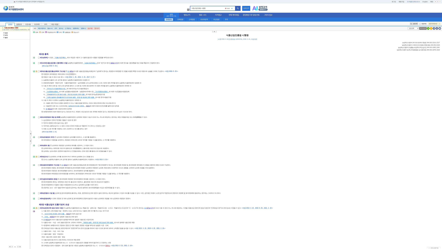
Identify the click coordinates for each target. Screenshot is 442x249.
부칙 (45, 24)
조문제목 (37, 24)
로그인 (394, 2)
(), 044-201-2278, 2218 (418, 50)
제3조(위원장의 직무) (47, 137)
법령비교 (83, 28)
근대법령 (192, 20)
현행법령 (169, 20)
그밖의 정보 (268, 15)
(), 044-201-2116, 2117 (421, 42)
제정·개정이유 (42, 28)
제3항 (116, 63)
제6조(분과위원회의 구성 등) (50, 165)
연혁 (55, 28)
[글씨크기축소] (440, 2)
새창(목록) (423, 24)
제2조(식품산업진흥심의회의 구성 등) (53, 71)
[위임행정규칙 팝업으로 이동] (34, 212)
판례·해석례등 (234, 15)
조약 (226, 20)
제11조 (50, 109)
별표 (6, 37)
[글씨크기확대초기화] (438, 2)
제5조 (71, 71)
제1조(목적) (44, 57)
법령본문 (19, 24)
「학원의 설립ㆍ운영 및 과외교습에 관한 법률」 (98, 222)
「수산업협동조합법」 (101, 91)
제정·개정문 (54, 24)
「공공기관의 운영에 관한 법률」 (54, 214)
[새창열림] (260, 8)
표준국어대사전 (433, 24)
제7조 (148, 208)
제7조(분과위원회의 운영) (49, 179)
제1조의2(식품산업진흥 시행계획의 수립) (54, 63)
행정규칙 (187, 15)
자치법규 (218, 15)
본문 (6, 33)
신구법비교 (68, 28)
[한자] (434, 28)
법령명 (10, 24)
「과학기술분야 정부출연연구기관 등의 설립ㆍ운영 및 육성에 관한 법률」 (70, 97)
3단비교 (61, 28)
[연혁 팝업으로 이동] (36, 72)
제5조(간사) (44, 156)
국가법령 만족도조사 (413, 2)
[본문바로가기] (214, 31)
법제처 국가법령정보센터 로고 (13, 8)
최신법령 (216, 20)
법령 (171, 15)
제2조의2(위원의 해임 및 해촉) (50, 117)
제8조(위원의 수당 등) (47, 193)
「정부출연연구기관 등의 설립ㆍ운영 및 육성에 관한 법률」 (66, 94)
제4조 (112, 63)
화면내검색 (423, 28)
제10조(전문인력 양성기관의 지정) (51, 208)
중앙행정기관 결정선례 (251, 15)
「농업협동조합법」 (52, 91)
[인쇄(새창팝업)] (439, 28)
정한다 (107, 245)
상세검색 (246, 8)
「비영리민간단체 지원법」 (76, 106)
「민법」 (46, 217)
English (425, 2)
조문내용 (28, 24)
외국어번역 (204, 20)
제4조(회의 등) (45, 145)
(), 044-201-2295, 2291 (419, 47)
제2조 (88, 106)
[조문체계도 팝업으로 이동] (34, 58)
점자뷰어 (96, 28)
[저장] (437, 28)
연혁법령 (180, 20)
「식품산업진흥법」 (60, 57)
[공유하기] (428, 28)
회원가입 (401, 2)
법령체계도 (76, 28)
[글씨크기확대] (436, 2)
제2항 (152, 208)
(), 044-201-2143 (421, 45)
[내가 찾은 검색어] (231, 8)
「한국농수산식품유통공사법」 (56, 89)
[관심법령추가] (431, 28)
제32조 (52, 217)
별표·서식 (202, 15)
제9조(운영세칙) (45, 198)
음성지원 (90, 28)
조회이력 (414, 24)
